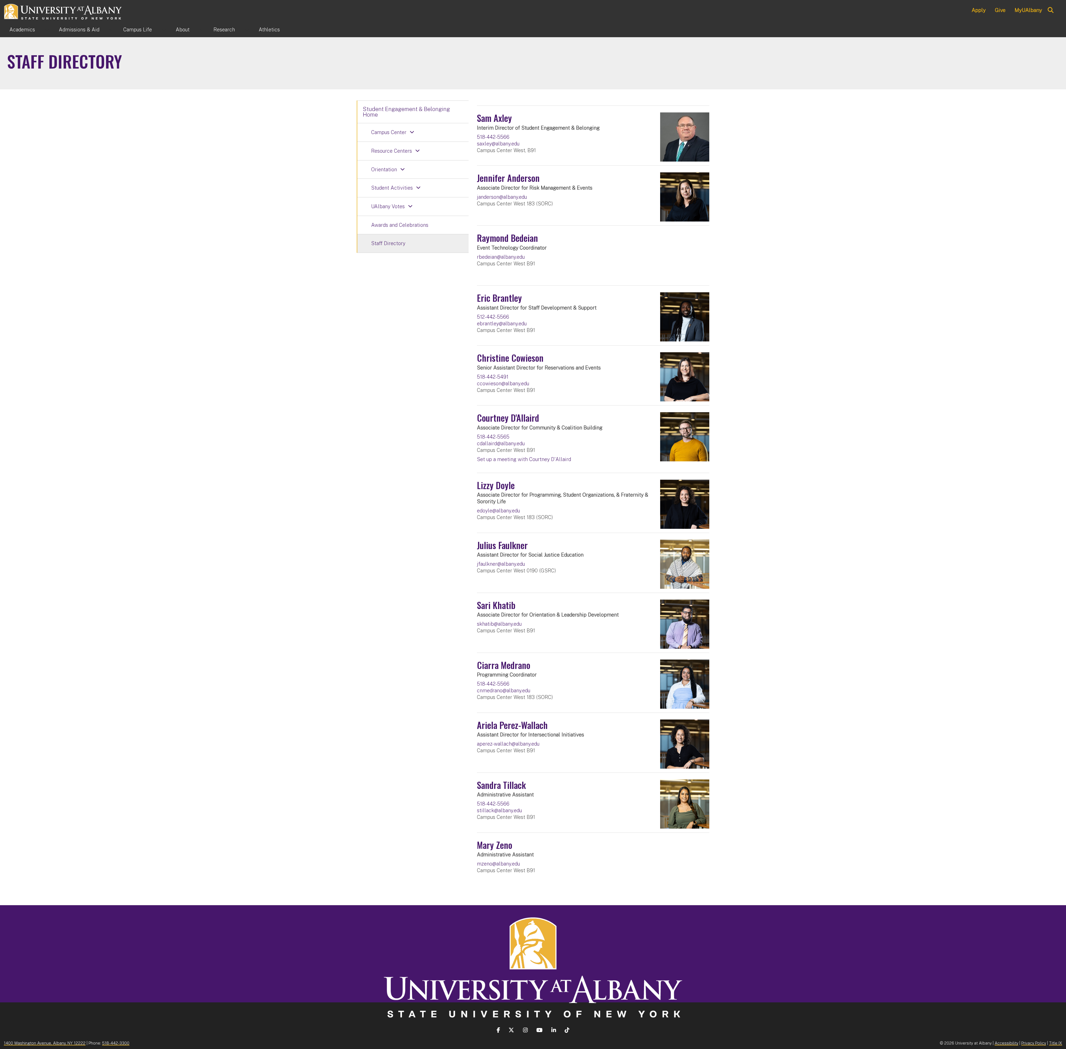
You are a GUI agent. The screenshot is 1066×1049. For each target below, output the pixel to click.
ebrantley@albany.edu (502, 323)
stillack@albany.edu (499, 810)
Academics (22, 29)
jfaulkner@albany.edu (501, 564)
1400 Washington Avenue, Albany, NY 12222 (45, 1043)
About (183, 29)
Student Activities (392, 188)
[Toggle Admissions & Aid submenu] (111, 29)
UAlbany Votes (388, 206)
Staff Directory (388, 243)
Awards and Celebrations (399, 225)
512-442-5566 (493, 317)
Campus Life (137, 29)
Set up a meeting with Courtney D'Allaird (524, 459)
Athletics (269, 29)
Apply (979, 10)
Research (224, 29)
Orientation (384, 169)
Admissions (79, 29)
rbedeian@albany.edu (501, 257)
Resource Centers (391, 151)
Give (1000, 10)
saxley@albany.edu (498, 144)
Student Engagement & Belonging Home (406, 112)
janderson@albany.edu (502, 197)
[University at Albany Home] (63, 11)
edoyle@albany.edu (498, 511)
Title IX (1055, 1043)
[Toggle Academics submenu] (47, 29)
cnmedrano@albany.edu (503, 690)
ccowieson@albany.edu (503, 383)
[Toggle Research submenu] (247, 29)
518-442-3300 (115, 1043)
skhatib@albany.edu (499, 624)
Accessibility (1006, 1043)
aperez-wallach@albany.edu (508, 744)
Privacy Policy (1033, 1043)
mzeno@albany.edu (498, 864)
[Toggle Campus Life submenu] (164, 29)
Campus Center (388, 132)
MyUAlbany (1028, 10)
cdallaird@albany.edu (501, 443)
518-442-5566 (493, 137)
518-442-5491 (492, 377)
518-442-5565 (493, 437)
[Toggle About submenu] (201, 29)
